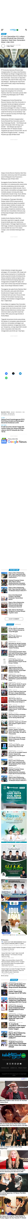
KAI (24, 412)
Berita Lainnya (4, 975)
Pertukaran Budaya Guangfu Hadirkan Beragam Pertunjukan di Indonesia (14, 948)
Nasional (4, 413)
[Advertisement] (14, 14)
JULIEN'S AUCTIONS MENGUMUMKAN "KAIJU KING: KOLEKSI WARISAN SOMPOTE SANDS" (14, 942)
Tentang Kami (5, 1068)
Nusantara (11, 413)
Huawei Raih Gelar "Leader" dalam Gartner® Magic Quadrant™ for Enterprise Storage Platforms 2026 (13, 955)
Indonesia (19, 412)
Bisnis (13, 412)
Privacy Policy (22, 1068)
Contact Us (13, 1068)
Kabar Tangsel (10, 46)
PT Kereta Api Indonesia (8, 414)
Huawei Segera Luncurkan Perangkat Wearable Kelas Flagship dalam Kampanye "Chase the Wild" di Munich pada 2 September (13, 970)
